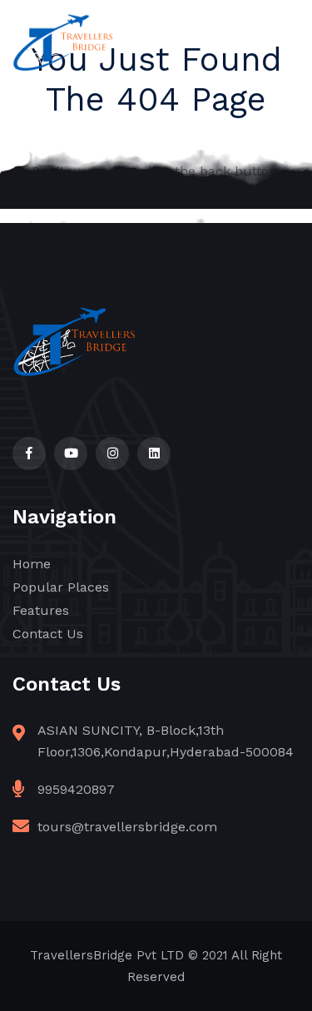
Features (40, 610)
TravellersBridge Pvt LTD (107, 955)
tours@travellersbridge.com (127, 827)
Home (31, 564)
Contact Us (47, 634)
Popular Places (60, 587)
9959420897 (76, 789)
